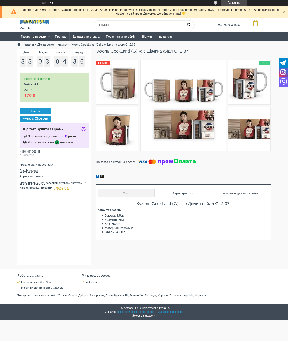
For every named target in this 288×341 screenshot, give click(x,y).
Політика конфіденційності (167, 311)
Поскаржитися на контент (133, 311)
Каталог (28, 44)
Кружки (62, 44)
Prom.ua (164, 308)
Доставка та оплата (86, 36)
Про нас (60, 36)
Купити (35, 111)
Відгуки (147, 36)
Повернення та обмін (121, 36)
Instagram (165, 36)
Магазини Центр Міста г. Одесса (42, 287)
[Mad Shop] (34, 22)
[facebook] (97, 177)
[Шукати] (188, 25)
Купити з (28, 118)
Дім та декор (46, 44)
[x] (102, 177)
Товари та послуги (33, 36)
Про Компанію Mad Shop (36, 282)
